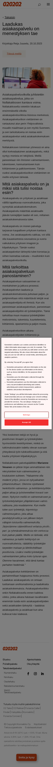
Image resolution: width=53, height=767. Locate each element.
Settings (26, 415)
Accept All (26, 422)
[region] (26, 383)
